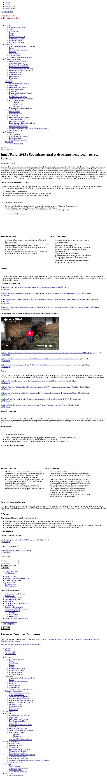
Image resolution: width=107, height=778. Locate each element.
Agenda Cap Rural (11, 576)
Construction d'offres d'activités (19, 61)
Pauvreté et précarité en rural (18, 127)
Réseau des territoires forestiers (19, 117)
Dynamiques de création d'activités (20, 93)
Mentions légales (10, 6)
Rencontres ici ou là (15, 138)
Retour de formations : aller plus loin (21, 70)
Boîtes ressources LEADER (18, 87)
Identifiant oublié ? (11, 573)
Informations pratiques (16, 42)
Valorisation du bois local (17, 119)
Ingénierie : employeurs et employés (21, 69)
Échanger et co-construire (13, 59)
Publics (11, 35)
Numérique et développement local (20, 108)
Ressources (8, 82)
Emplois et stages (10, 582)
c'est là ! (4, 510)
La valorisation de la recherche (19, 67)
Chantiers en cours (15, 72)
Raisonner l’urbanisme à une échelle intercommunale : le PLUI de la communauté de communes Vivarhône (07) (45, 387)
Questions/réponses (15, 74)
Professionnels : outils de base (19, 84)
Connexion (5, 567)
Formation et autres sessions (18, 50)
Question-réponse (15, 55)
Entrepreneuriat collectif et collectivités (22, 123)
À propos (8, 25)
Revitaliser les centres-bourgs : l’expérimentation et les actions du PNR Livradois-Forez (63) (38, 381)
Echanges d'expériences (13, 580)
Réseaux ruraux (14, 76)
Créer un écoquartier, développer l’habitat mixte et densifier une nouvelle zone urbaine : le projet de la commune (45, 365)
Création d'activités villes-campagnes (21, 99)
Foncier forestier (14, 112)
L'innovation (13, 78)
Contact (7, 4)
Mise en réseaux (14, 54)
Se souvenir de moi (7, 565)
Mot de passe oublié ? (12, 571)
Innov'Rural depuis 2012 (17, 89)
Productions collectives (12, 110)
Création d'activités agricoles (18, 65)
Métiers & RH (14, 85)
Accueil (7, 2)
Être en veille (9, 132)
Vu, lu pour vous (14, 134)
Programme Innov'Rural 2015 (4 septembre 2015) (24, 540)
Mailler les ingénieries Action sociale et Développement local (29, 128)
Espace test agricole (15, 114)
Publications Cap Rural (16, 39)
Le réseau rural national (17, 37)
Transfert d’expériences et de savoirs (21, 57)
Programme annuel (15, 40)
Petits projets (17, 106)
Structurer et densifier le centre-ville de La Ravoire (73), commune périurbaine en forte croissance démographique (45, 293)
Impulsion (12, 52)
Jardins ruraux (13, 115)
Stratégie (16, 102)
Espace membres (10, 8)
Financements (17, 104)
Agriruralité (13, 91)
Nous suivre (9, 142)
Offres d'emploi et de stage (18, 140)
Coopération (13, 95)
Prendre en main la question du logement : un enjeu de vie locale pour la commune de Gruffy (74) (40, 399)
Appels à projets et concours (18, 136)
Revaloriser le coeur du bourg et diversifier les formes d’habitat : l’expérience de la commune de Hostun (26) (43, 359)
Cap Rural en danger (16, 143)
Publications (9, 80)
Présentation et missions (17, 27)
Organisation (13, 31)
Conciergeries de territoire (17, 121)
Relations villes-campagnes (18, 97)
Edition (11, 48)
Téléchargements (10, 586)
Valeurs (11, 29)
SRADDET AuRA (15, 130)
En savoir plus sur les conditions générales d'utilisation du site (21, 644)
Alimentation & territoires (17, 125)
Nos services (9, 44)
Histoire (11, 33)
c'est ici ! (84, 508)
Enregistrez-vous (10, 584)
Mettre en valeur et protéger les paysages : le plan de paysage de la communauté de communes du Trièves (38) (44, 393)
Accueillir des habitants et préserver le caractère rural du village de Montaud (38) (34, 287)
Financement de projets (16, 100)
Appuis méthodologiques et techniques (22, 46)
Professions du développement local (17, 578)
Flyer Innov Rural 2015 (16, 550)
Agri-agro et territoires (16, 63)
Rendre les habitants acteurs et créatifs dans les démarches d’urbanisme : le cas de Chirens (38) (39, 405)
